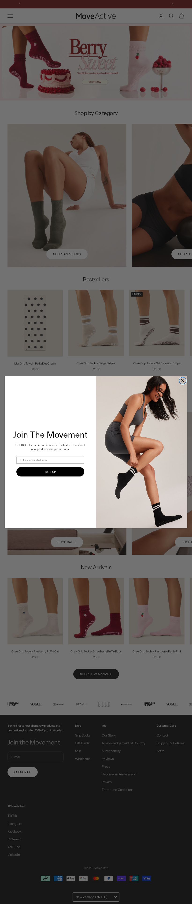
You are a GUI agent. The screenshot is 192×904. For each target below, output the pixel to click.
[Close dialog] (182, 380)
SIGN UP (50, 472)
